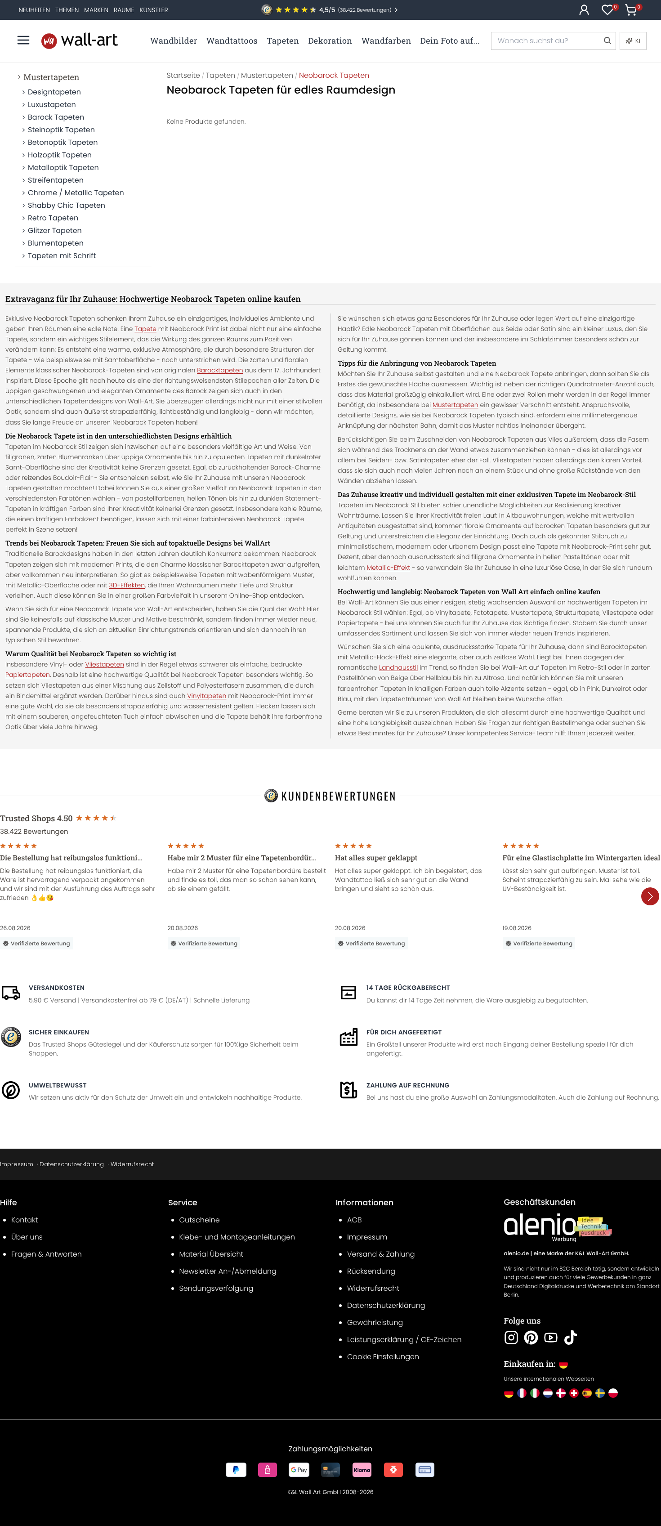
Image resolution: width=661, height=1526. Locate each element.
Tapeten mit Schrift (62, 256)
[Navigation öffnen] (23, 40)
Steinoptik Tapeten (61, 130)
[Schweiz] (574, 1393)
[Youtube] (551, 1337)
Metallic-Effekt (388, 567)
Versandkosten (57, 987)
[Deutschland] (509, 1393)
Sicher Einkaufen (59, 1032)
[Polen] (613, 1393)
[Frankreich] (522, 1393)
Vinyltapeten (206, 695)
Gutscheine (199, 1220)
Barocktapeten (220, 370)
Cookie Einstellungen (383, 1356)
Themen (67, 9)
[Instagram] (511, 1337)
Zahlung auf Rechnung (408, 1085)
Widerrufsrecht (132, 1164)
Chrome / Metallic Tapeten (76, 193)
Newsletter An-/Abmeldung (228, 1271)
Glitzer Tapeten (55, 230)
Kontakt (24, 1220)
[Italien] (535, 1393)
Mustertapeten (51, 77)
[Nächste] (650, 896)
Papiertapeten (27, 674)
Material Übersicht (211, 1254)
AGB (354, 1220)
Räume (124, 9)
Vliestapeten (104, 664)
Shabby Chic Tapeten (66, 205)
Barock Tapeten (56, 117)
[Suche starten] (607, 41)
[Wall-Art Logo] (79, 40)
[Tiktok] (570, 1337)
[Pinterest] (531, 1337)
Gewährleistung (375, 1322)
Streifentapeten (56, 180)
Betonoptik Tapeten (63, 142)
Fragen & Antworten (46, 1254)
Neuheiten (34, 9)
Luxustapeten (52, 104)
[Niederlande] (548, 1393)
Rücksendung (371, 1271)
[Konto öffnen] (584, 10)
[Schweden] (600, 1393)
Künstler (153, 9)
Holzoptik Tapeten (60, 155)
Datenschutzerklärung (72, 1164)
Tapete (145, 328)
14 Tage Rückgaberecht (408, 987)
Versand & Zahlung (381, 1254)
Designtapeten (54, 92)
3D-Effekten (127, 585)
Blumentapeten (56, 243)
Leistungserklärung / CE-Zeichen (404, 1339)
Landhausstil (398, 667)
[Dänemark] (561, 1393)
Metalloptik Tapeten (63, 167)
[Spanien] (587, 1393)
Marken (96, 9)
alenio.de (516, 1253)
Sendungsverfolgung (216, 1288)
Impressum (16, 1164)
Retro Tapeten (53, 218)
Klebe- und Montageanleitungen (237, 1237)
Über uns (27, 1237)
